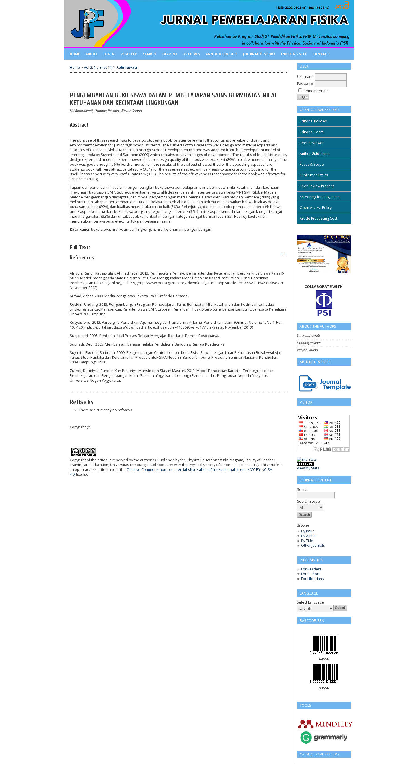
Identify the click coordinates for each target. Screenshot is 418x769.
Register (129, 54)
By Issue (307, 531)
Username (305, 76)
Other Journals (313, 545)
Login (109, 54)
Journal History (259, 54)
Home (75, 54)
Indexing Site (294, 54)
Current (170, 54)
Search (149, 54)
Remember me (316, 90)
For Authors (310, 573)
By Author (309, 535)
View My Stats (308, 468)
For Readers (311, 569)
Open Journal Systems (319, 109)
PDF (283, 254)
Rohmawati (126, 67)
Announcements (221, 54)
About (92, 54)
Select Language (310, 602)
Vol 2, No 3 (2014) (98, 67)
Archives (191, 54)
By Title (307, 540)
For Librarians (312, 578)
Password (305, 83)
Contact (321, 54)
